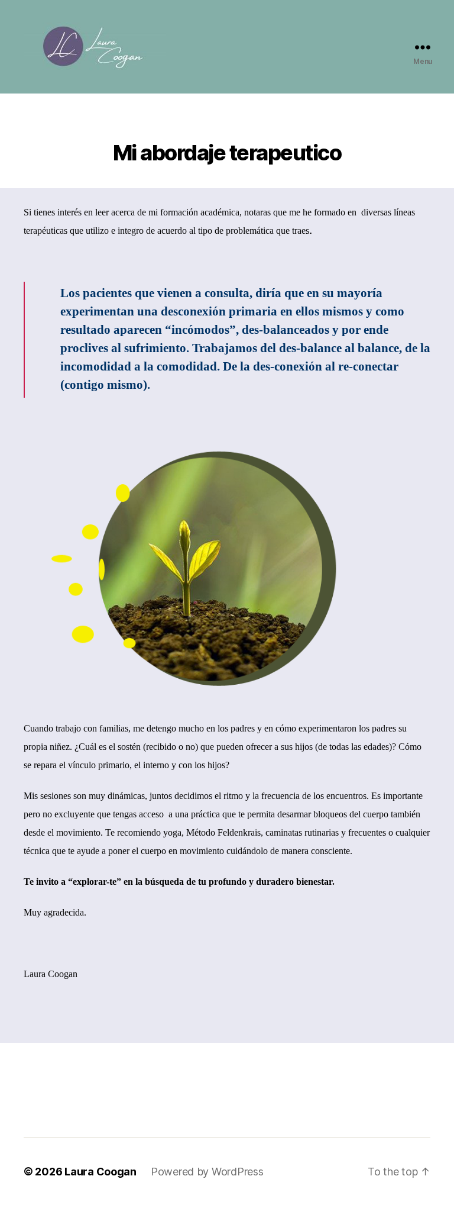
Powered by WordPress (207, 1171)
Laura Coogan (100, 1171)
